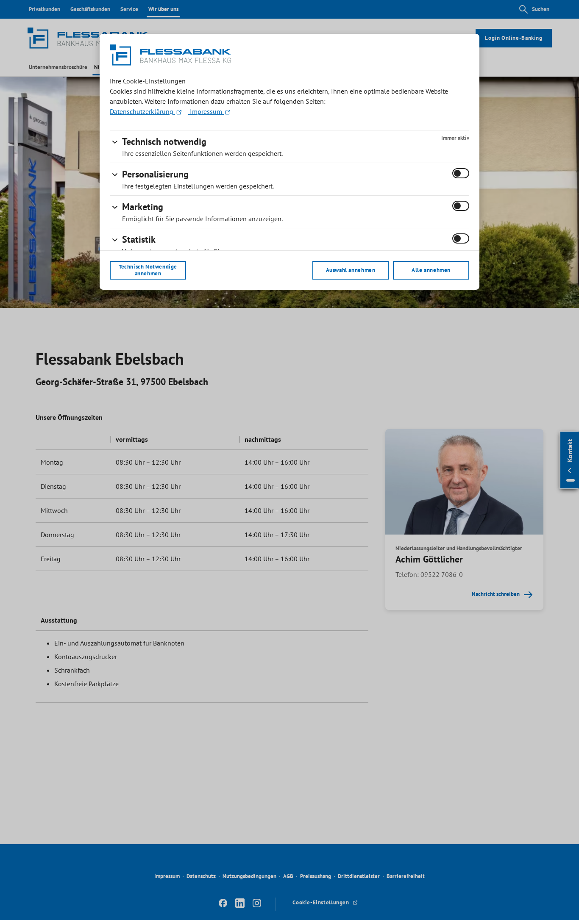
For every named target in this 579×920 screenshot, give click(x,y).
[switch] (460, 173)
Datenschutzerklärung (142, 111)
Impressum (206, 111)
